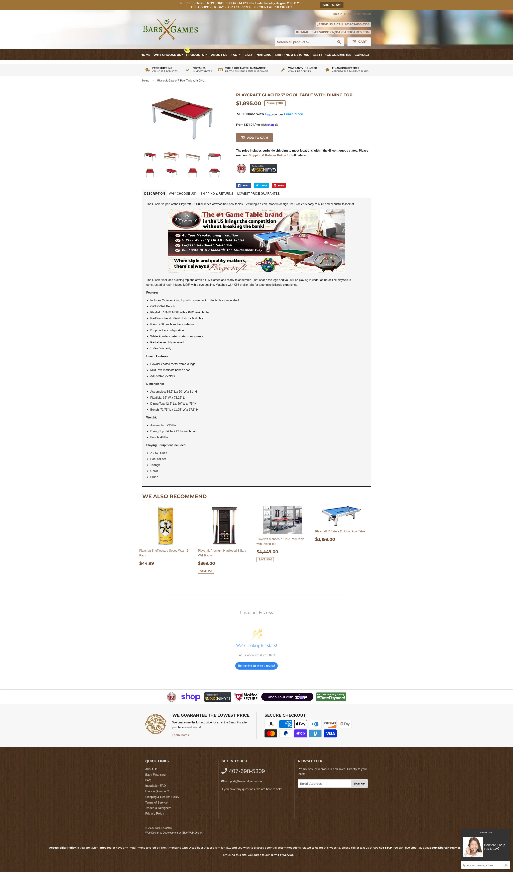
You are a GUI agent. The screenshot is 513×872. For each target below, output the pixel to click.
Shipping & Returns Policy (162, 797)
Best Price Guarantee (331, 55)
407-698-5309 (359, 24)
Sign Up (359, 783)
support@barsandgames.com (344, 32)
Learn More (180, 735)
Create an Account (359, 13)
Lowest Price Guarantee (258, 193)
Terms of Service (156, 802)
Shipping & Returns (292, 55)
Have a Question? (157, 791)
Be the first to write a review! (256, 666)
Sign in (337, 13)
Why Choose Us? (168, 55)
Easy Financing (258, 55)
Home (145, 55)
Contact (362, 55)
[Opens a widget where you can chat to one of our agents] (485, 849)
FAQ (234, 55)
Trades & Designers (158, 808)
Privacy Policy (154, 813)
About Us (219, 55)
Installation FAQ (155, 785)
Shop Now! (332, 5)
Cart (362, 41)
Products (195, 55)
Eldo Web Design (192, 832)
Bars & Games (163, 827)
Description (154, 193)
